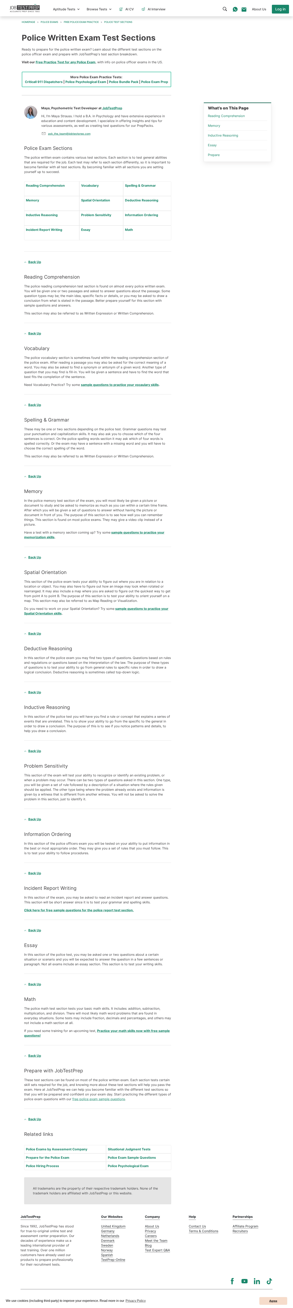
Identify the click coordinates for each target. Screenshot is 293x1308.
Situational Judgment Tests (129, 1149)
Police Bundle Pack (123, 82)
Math (129, 230)
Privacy (150, 1231)
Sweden (107, 1245)
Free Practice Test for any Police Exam (65, 62)
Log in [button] (280, 9)
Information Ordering (141, 215)
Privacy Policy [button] (136, 1300)
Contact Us (197, 1226)
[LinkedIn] (257, 1281)
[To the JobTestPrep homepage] (24, 8)
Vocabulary (90, 185)
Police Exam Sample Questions (132, 1158)
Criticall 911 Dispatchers (44, 82)
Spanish (107, 1255)
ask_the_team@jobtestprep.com (69, 133)
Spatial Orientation (95, 200)
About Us (152, 1226)
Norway (107, 1250)
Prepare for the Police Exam (47, 1158)
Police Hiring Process (42, 1166)
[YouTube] (244, 1281)
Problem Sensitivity (96, 215)
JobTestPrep (112, 108)
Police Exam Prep (154, 82)
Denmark (108, 1241)
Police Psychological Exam (85, 82)
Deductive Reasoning (141, 200)
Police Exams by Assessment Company (56, 1149)
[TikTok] (269, 1281)
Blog (148, 1245)
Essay (85, 230)
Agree (273, 1300)
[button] (66, 9)
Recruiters (240, 1231)
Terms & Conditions (203, 1231)
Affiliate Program (245, 1226)
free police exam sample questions (98, 1099)
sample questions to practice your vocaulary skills (120, 385)
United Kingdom (113, 1226)
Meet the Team (156, 1241)
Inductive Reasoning (42, 215)
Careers (151, 1236)
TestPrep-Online (113, 1260)
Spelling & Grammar (140, 185)
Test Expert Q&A (157, 1250)
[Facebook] (232, 1281)
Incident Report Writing (44, 230)
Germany (108, 1231)
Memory (32, 200)
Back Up (34, 262)
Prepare (214, 155)
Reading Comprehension (45, 185)
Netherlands (110, 1236)
